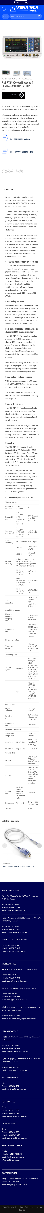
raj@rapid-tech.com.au (16, 910)
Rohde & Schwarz (9, 79)
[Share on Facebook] (4, 171)
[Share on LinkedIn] (21, 171)
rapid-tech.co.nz (13, 1160)
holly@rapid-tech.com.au (17, 1184)
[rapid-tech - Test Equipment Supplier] (24, 9)
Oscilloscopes (25, 79)
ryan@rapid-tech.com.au (17, 932)
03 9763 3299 (13, 904)
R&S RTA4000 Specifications (22, 151)
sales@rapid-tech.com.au (17, 1116)
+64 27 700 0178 (15, 1154)
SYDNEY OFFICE (9, 964)
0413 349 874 (14, 978)
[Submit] (39, 16)
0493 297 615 (14, 948)
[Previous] (5, 47)
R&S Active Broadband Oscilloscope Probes (18, 866)
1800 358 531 (13, 1086)
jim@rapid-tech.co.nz (15, 1157)
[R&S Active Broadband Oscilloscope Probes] (22, 842)
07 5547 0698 (13, 1045)
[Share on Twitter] (8, 171)
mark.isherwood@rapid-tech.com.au (21, 1018)
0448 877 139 (14, 907)
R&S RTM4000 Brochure (20, 139)
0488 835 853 (14, 1113)
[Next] (38, 47)
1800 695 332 (13, 1110)
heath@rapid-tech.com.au (17, 1051)
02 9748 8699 (13, 975)
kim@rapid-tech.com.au (16, 1089)
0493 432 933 (14, 929)
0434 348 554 (14, 1048)
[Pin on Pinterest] (17, 171)
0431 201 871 (14, 1015)
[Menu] (4, 9)
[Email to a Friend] (12, 171)
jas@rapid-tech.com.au (16, 951)
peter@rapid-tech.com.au (17, 981)
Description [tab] (8, 189)
